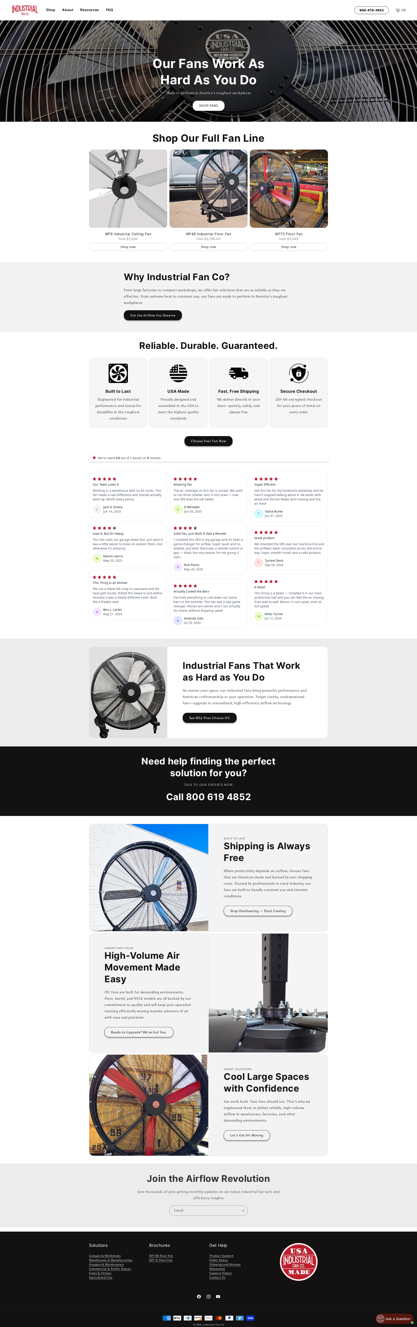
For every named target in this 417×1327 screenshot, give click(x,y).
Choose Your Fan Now (208, 441)
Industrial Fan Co (213, 1324)
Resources (89, 10)
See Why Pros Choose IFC (209, 718)
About (67, 10)
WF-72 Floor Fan (160, 1260)
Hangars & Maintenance (106, 1264)
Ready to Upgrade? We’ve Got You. (139, 1032)
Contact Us (217, 1277)
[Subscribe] (242, 1210)
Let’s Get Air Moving (246, 1135)
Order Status (218, 1260)
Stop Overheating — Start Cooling (258, 911)
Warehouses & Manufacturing (110, 1260)
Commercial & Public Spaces (110, 1269)
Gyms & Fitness (100, 1273)
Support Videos (220, 1273)
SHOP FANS (208, 106)
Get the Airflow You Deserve (152, 315)
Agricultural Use (101, 1277)
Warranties (217, 1269)
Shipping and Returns (225, 1264)
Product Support (221, 1256)
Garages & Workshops (105, 1256)
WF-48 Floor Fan (161, 1256)
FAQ (109, 10)
